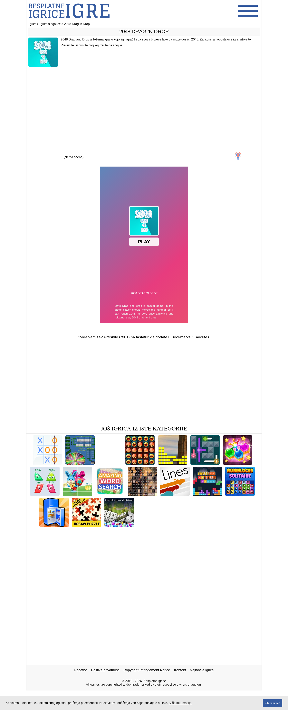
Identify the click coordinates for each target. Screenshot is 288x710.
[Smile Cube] (118, 531)
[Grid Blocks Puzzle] (149, 531)
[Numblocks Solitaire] (240, 494)
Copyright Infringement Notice (146, 670)
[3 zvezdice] (73, 153)
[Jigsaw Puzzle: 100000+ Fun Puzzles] (86, 525)
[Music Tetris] (172, 463)
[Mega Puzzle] (142, 494)
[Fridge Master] (54, 525)
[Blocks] (208, 525)
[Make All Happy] (140, 463)
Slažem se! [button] (272, 703)
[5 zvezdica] (110, 153)
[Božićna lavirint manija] (156, 525)
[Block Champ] (56, 531)
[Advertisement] (144, 101)
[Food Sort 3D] (110, 463)
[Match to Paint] (182, 531)
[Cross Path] (205, 463)
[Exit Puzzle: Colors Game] (219, 531)
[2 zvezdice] (55, 153)
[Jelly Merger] (45, 494)
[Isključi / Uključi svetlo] (238, 156)
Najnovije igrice (202, 670)
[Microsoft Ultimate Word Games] (119, 525)
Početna (80, 670)
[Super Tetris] (207, 494)
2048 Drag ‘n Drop (144, 31)
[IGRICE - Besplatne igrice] (69, 20)
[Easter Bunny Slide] (77, 494)
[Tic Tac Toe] (47, 463)
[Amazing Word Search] (110, 494)
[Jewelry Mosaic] (232, 525)
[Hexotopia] (188, 525)
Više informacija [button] (180, 703)
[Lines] (175, 494)
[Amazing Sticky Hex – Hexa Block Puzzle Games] (237, 463)
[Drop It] (97, 531)
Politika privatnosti (105, 670)
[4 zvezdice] (91, 153)
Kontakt (180, 670)
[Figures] (79, 531)
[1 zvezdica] (37, 153)
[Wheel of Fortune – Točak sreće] (80, 463)
